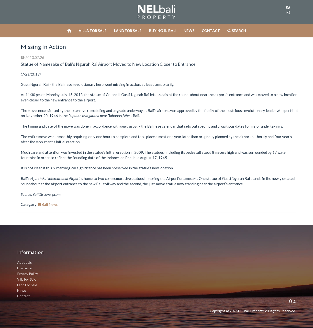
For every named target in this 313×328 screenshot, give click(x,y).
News (189, 30)
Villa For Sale (93, 30)
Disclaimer (25, 268)
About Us (24, 262)
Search (238, 30)
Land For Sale (128, 30)
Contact (211, 30)
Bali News (49, 204)
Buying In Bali (162, 30)
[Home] (69, 30)
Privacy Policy (27, 274)
